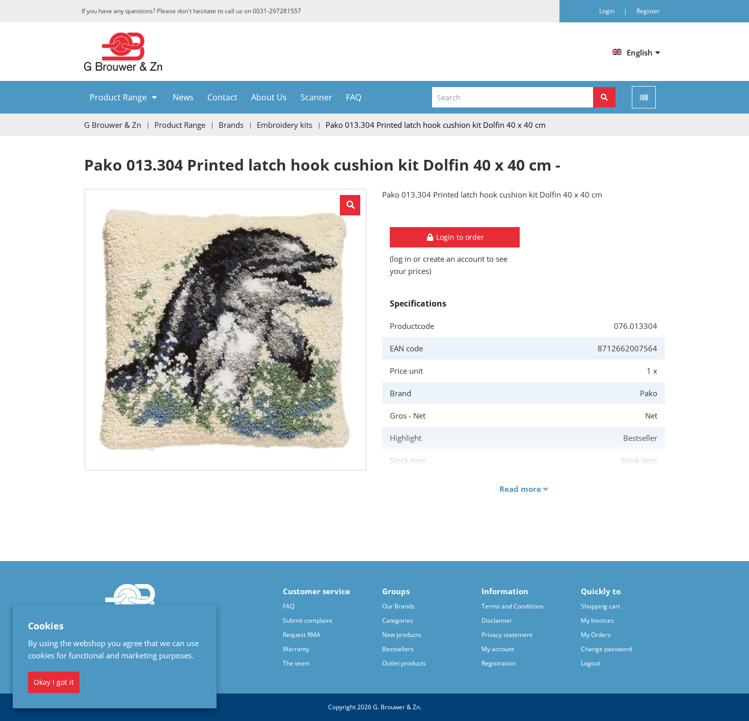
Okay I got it (54, 682)
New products (401, 634)
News (183, 97)
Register (648, 11)
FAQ (353, 97)
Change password (606, 649)
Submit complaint (307, 620)
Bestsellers (398, 649)
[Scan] (644, 97)
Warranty (296, 649)
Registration (498, 663)
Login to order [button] (459, 237)
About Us (269, 97)
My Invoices (597, 620)
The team (296, 663)
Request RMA (301, 634)
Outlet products (404, 663)
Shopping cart (600, 606)
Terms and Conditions (512, 606)
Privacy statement (506, 634)
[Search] (604, 97)
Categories (397, 620)
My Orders (596, 634)
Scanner (316, 97)
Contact (222, 97)
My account (497, 649)
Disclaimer (496, 620)
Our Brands (398, 606)
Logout (590, 663)
